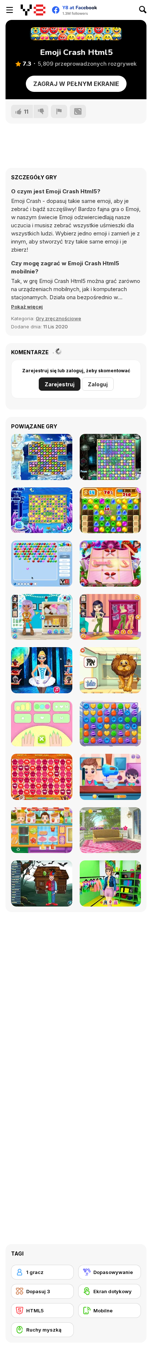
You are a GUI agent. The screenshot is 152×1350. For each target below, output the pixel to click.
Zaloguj (98, 384)
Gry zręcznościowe (58, 318)
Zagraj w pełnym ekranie (76, 83)
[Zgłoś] (59, 111)
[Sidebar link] (9, 10)
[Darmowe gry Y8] (33, 9)
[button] (27, 307)
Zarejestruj (60, 384)
